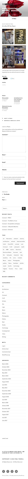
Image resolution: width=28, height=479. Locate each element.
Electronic (18, 249)
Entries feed (5, 349)
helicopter (9, 255)
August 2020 (5, 396)
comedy (17, 244)
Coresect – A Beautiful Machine (10, 226)
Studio (10, 118)
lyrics (14, 257)
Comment (5, 134)
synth (18, 120)
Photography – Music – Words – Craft (11, 10)
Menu (14, 18)
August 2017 (5, 414)
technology (16, 266)
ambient (16, 238)
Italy (22, 255)
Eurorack (7, 120)
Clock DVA (10, 244)
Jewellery (5, 257)
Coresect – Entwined (7, 229)
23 (3, 238)
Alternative (9, 238)
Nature (4, 313)
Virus (16, 268)
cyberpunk (16, 247)
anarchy (22, 238)
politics (5, 263)
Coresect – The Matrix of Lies (9, 220)
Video (3, 334)
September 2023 (6, 378)
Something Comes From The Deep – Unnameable (18, 99)
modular (13, 120)
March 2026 (5, 364)
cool (22, 244)
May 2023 (4, 387)
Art (3, 292)
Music (4, 260)
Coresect (5, 247)
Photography (16, 260)
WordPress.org (6, 355)
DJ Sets (4, 301)
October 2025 (5, 367)
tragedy (5, 268)
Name (4, 154)
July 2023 (4, 384)
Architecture (5, 289)
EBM (7, 249)
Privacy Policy (5, 475)
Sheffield (15, 263)
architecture (6, 241)
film (4, 255)
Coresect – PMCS (6, 217)
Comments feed (6, 352)
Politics (4, 319)
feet (21, 252)
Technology (5, 328)
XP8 (4, 271)
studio (4, 266)
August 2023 (5, 381)
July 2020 (4, 399)
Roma (10, 263)
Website (4, 169)
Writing (4, 337)
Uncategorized (6, 331)
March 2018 (5, 402)
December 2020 (6, 390)
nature (9, 260)
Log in (3, 346)
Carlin (4, 244)
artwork (13, 241)
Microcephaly (5, 97)
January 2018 (5, 405)
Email (4, 162)
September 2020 (6, 393)
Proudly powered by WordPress (17, 475)
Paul (11, 24)
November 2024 (6, 370)
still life (22, 263)
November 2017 (6, 408)
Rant (3, 322)
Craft (6, 118)
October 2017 (5, 411)
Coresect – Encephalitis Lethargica (11, 223)
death (22, 247)
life (10, 257)
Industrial (16, 255)
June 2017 (4, 420)
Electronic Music (7, 252)
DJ (3, 249)
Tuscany (11, 268)
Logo (3, 307)
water (20, 268)
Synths (10, 266)
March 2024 (5, 376)
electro (12, 249)
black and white (21, 241)
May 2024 (4, 373)
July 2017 (4, 417)
